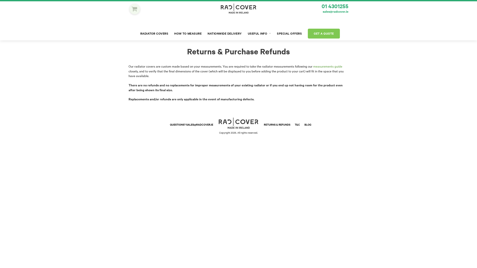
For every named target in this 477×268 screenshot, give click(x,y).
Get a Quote (324, 33)
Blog (307, 124)
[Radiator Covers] (238, 9)
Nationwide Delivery (225, 33)
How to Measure (188, 33)
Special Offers (289, 33)
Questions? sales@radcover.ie (191, 124)
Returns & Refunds (277, 124)
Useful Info (258, 33)
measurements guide (327, 66)
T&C (297, 124)
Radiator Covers (154, 33)
